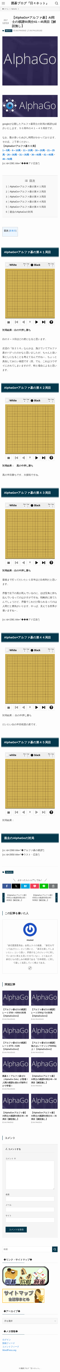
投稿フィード (8, 1343)
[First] (16, 322)
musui (30, 940)
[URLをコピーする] (53, 886)
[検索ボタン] (56, 3)
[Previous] (23, 322)
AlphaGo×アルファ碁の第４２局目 (28, 191)
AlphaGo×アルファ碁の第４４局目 (28, 201)
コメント (11, 1158)
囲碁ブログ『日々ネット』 (30, 3)
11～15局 (28, 150)
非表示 (12, 231)
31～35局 (24, 154)
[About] (51, 322)
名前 (7, 1194)
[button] (6, 886)
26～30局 (12, 154)
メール (8, 1205)
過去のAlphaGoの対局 (21, 211)
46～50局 (7, 159)
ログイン (6, 1339)
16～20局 (40, 150)
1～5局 (6, 150)
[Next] (37, 322)
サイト (8, 1215)
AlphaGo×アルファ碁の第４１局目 (28, 186)
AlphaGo (8, 30)
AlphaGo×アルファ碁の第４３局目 (28, 196)
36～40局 (36, 154)
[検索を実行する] (55, 1249)
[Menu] (9, 322)
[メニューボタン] (3, 3)
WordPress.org (9, 1350)
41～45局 (48, 154)
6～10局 (16, 150)
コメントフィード (10, 1346)
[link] (30, 968)
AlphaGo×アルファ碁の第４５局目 (28, 206)
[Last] (44, 322)
